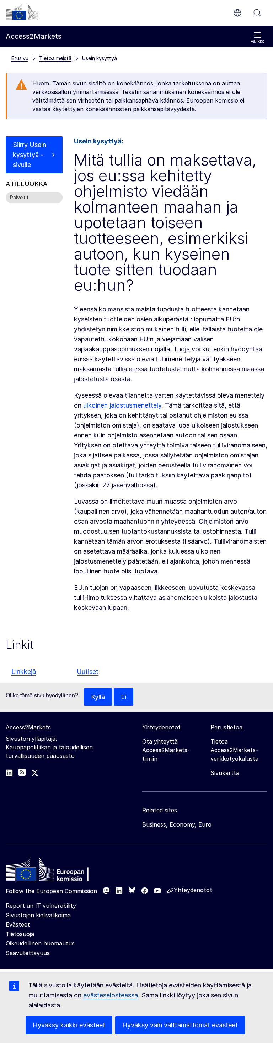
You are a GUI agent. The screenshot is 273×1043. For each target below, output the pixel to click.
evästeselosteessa (110, 995)
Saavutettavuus (28, 952)
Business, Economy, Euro (177, 824)
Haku (257, 13)
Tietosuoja (20, 934)
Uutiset (87, 671)
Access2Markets (28, 727)
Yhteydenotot (193, 889)
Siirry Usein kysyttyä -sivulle (29, 154)
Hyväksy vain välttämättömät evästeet (180, 1025)
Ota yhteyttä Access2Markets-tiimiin (166, 750)
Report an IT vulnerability (41, 905)
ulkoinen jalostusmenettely (122, 405)
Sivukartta (224, 772)
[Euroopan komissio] (22, 12)
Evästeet (18, 924)
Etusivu (19, 58)
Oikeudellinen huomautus (40, 943)
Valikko (257, 41)
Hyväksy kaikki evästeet (69, 1025)
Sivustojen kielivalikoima (38, 915)
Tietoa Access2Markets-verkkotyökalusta (234, 750)
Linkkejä (23, 671)
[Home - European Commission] (57, 871)
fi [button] (237, 13)
